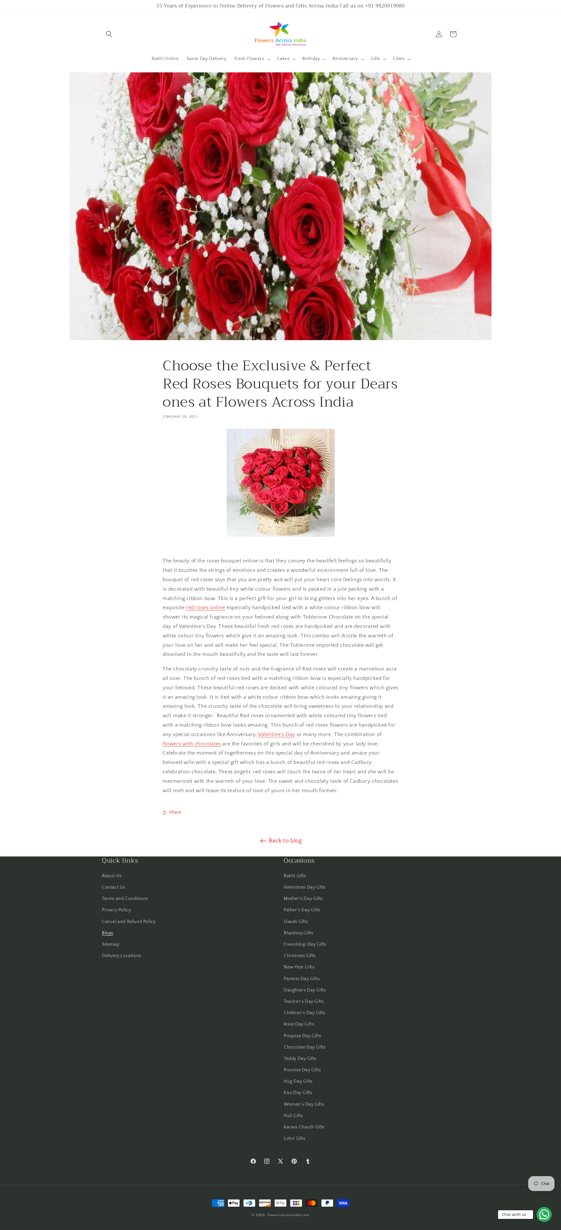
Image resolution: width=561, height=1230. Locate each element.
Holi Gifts (293, 1115)
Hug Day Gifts (298, 1081)
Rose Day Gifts (299, 1024)
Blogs (107, 933)
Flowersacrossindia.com (288, 1215)
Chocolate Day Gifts (304, 1047)
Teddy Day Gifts (300, 1058)
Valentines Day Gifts (305, 887)
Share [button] (175, 812)
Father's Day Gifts (302, 910)
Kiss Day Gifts (298, 1093)
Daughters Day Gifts (305, 990)
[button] (109, 34)
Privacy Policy (116, 910)
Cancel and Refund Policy (129, 921)
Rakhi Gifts (295, 876)
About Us (112, 876)
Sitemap (110, 944)
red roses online (205, 608)
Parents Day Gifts (301, 978)
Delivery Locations (121, 955)
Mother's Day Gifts (303, 898)
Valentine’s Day (276, 734)
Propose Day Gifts (302, 1036)
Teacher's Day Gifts (304, 1001)
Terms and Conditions (125, 898)
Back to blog (285, 841)
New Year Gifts (299, 967)
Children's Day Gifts (304, 1012)
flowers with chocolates (192, 744)
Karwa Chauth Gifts (304, 1127)
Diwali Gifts (296, 921)
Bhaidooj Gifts (298, 933)
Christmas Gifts (300, 955)
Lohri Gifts (294, 1138)
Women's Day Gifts (304, 1104)
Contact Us (113, 887)
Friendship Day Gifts (305, 944)
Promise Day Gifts (302, 1070)
